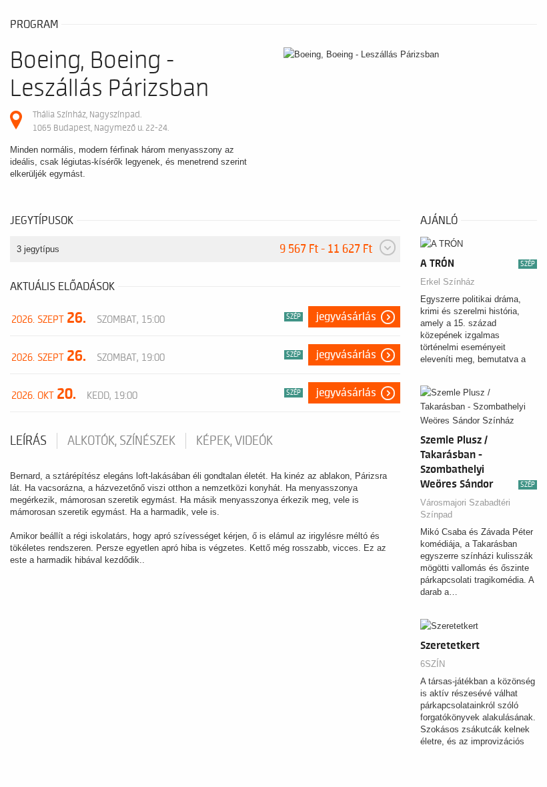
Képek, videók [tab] (234, 441)
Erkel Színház (447, 282)
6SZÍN (432, 664)
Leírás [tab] (28, 441)
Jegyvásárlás (346, 317)
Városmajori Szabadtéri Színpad (465, 509)
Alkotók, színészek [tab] (121, 441)
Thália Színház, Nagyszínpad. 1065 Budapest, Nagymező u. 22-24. (101, 121)
